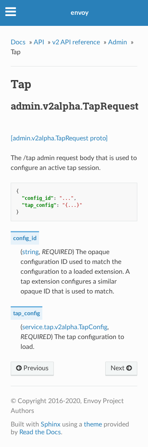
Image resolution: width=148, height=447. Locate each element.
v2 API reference (76, 42)
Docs (18, 42)
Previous (35, 368)
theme (93, 424)
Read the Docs (40, 432)
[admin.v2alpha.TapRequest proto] (59, 138)
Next (118, 368)
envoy (79, 12)
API (39, 42)
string (30, 252)
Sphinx (50, 424)
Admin (117, 42)
